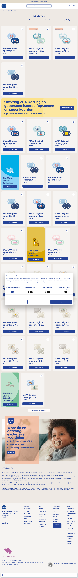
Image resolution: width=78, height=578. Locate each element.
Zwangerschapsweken (28, 516)
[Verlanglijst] (64, 5)
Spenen (41, 509)
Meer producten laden (39, 410)
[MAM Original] (13, 39)
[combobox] (39, 5)
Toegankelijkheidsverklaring (71, 531)
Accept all (61, 302)
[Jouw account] (69, 5)
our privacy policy (40, 282)
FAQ (54, 511)
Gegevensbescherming (71, 524)
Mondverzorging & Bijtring (42, 524)
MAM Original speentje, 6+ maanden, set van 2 (13, 142)
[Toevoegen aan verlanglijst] (22, 29)
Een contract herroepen (57, 526)
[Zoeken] (50, 5)
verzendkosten (21, 562)
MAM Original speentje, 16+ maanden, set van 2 (13, 49)
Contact (56, 509)
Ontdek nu (36, 259)
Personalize (39, 302)
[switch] (30, 292)
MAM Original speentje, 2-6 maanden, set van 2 (13, 323)
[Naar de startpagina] (4, 6)
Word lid (11, 452)
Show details (66, 297)
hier (13, 20)
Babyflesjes (43, 511)
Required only (16, 302)
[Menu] (12, 5)
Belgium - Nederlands (8, 556)
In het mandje (13, 57)
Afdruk (70, 518)
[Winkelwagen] (74, 5)
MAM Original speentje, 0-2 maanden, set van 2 (13, 359)
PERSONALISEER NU (67, 107)
